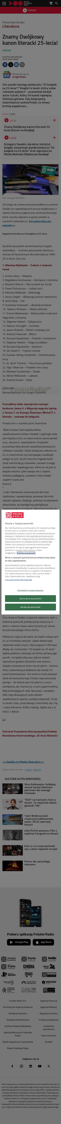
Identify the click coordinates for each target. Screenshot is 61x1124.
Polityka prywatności (26, 552)
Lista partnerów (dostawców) (18, 579)
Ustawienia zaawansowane (30, 590)
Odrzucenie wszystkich (31, 598)
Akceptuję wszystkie (30, 607)
